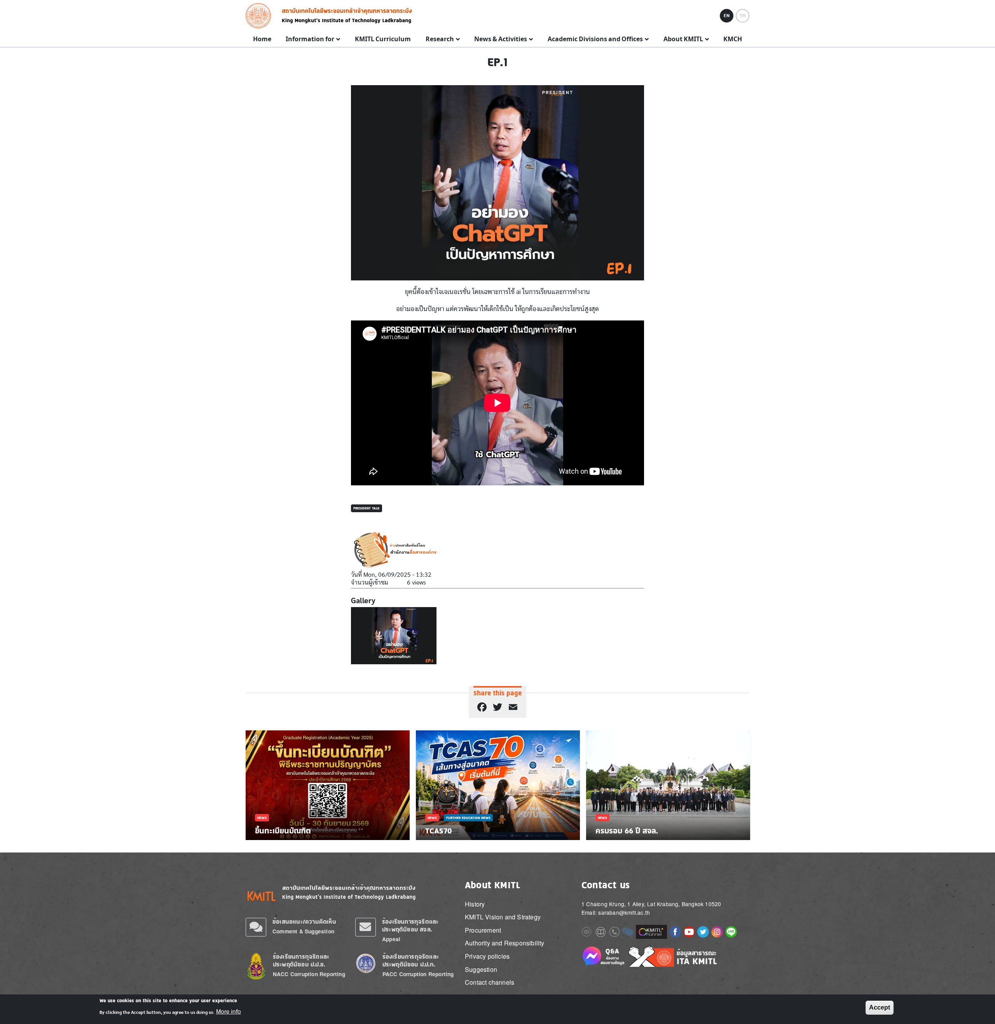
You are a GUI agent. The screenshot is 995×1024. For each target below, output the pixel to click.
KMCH (732, 39)
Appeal (391, 939)
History (475, 904)
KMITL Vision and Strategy (503, 916)
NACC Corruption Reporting (309, 974)
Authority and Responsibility (505, 942)
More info (228, 1011)
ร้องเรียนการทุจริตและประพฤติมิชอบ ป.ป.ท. (410, 960)
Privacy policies (487, 956)
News (262, 818)
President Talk (366, 508)
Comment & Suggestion (303, 931)
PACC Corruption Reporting (418, 974)
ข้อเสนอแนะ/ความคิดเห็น (304, 921)
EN (727, 15)
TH (742, 15)
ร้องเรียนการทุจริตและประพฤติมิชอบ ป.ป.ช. (301, 960)
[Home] (261, 15)
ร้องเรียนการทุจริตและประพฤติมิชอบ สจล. (410, 925)
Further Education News (468, 818)
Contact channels (489, 982)
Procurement (483, 930)
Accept (879, 1007)
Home (262, 39)
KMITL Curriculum (383, 39)
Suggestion (481, 969)
